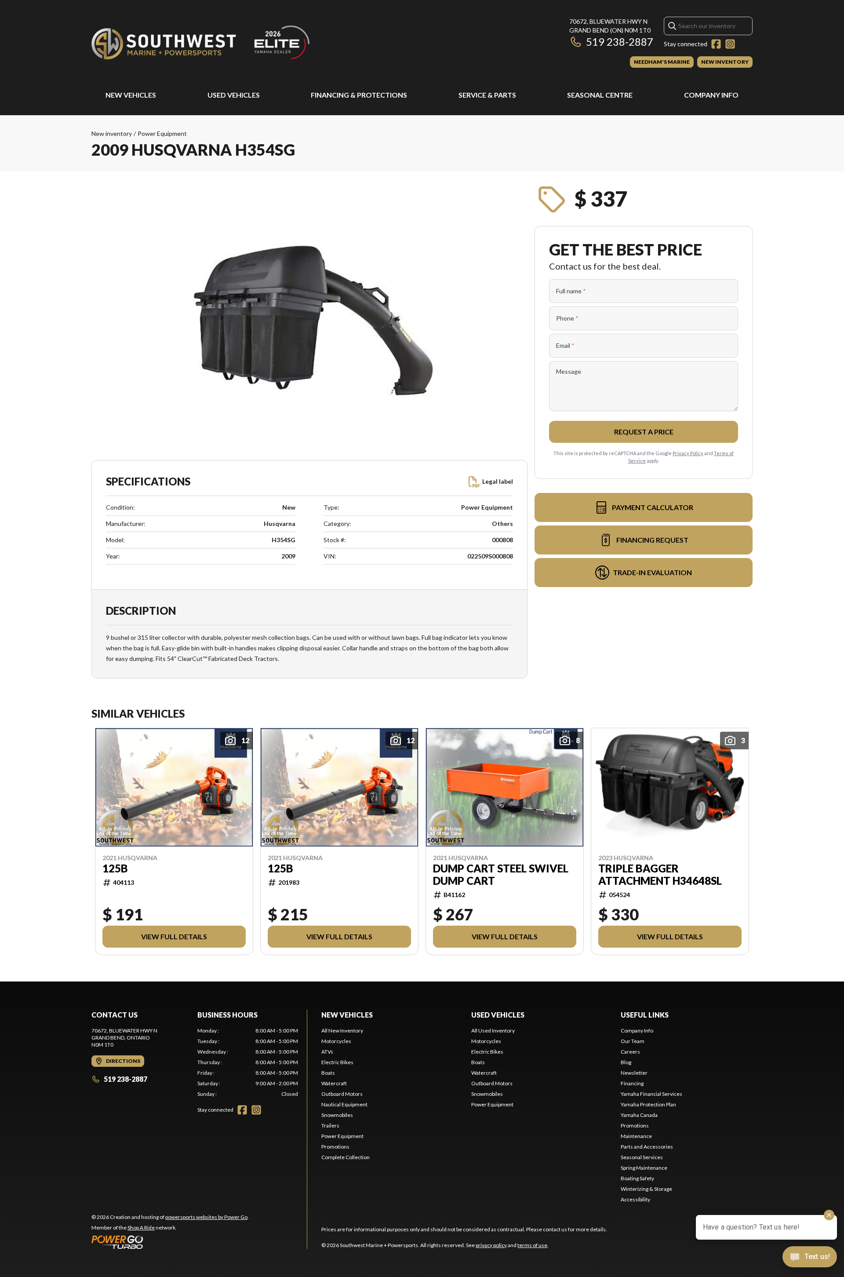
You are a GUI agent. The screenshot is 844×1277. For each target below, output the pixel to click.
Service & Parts (487, 95)
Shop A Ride (141, 1227)
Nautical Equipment (344, 1104)
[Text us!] (809, 1257)
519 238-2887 (619, 41)
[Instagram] (730, 44)
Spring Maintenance (644, 1167)
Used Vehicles (233, 95)
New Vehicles (131, 95)
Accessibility (635, 1199)
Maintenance (636, 1136)
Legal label (497, 481)
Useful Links (645, 1015)
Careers (630, 1051)
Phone (567, 318)
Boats (328, 1072)
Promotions (335, 1146)
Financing (632, 1083)
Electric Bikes (337, 1062)
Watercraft (334, 1083)
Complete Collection (345, 1157)
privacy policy (491, 1245)
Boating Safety (637, 1178)
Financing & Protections (359, 95)
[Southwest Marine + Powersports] (201, 42)
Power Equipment (162, 133)
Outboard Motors (342, 1094)
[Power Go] (170, 1242)
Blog (626, 1062)
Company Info (711, 95)
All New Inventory (342, 1030)
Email (565, 345)
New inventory (111, 133)
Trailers (330, 1125)
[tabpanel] (247, 1062)
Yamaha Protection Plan (648, 1104)
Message (568, 371)
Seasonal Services (642, 1157)
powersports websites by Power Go (206, 1217)
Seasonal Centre (600, 95)
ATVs (327, 1051)
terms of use (532, 1245)
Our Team (632, 1041)
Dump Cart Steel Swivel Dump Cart (500, 874)
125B (115, 868)
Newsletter (634, 1072)
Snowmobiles (337, 1115)
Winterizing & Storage (646, 1189)
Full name (571, 291)
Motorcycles (336, 1041)
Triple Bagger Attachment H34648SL (660, 874)
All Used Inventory (493, 1030)
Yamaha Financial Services (651, 1094)
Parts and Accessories (647, 1146)
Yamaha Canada (639, 1115)
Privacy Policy (688, 453)
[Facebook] (716, 44)
